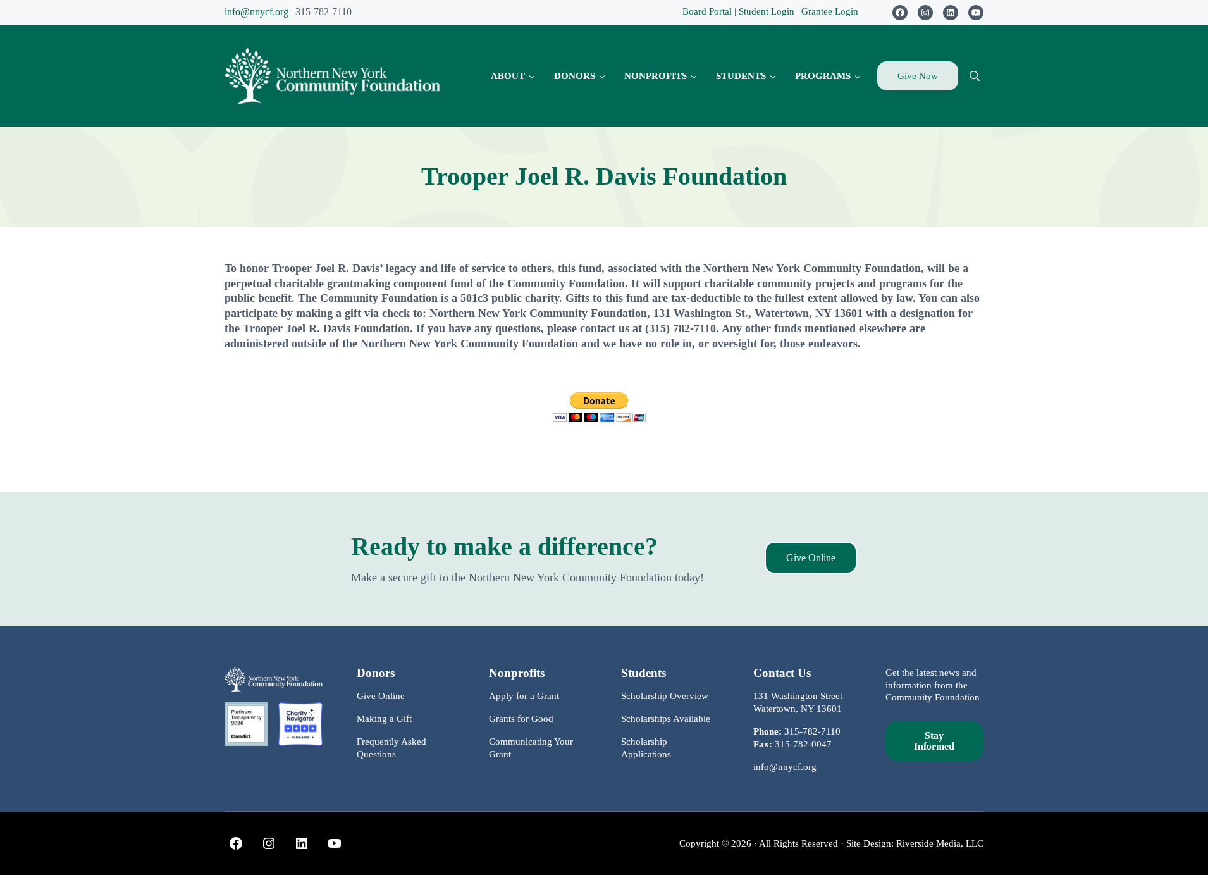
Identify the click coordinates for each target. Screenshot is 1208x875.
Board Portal (707, 11)
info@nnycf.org (256, 11)
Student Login (768, 11)
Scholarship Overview (664, 696)
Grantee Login (829, 11)
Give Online (810, 557)
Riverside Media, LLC (939, 843)
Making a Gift (384, 719)
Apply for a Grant (524, 696)
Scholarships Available (665, 719)
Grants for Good (521, 719)
